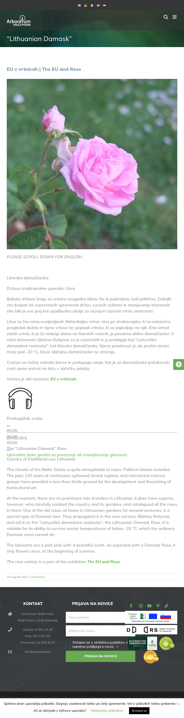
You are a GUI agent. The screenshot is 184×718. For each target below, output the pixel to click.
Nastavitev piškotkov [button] (107, 710)
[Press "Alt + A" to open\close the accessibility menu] (178, 364)
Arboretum (38, 577)
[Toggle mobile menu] (175, 17)
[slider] (67, 454)
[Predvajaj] (8, 426)
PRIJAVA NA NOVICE (100, 656)
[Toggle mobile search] (166, 17)
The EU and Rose (103, 561)
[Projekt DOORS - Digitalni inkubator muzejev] (151, 628)
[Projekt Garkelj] (151, 613)
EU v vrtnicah (63, 379)
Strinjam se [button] (139, 710)
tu (178, 703)
